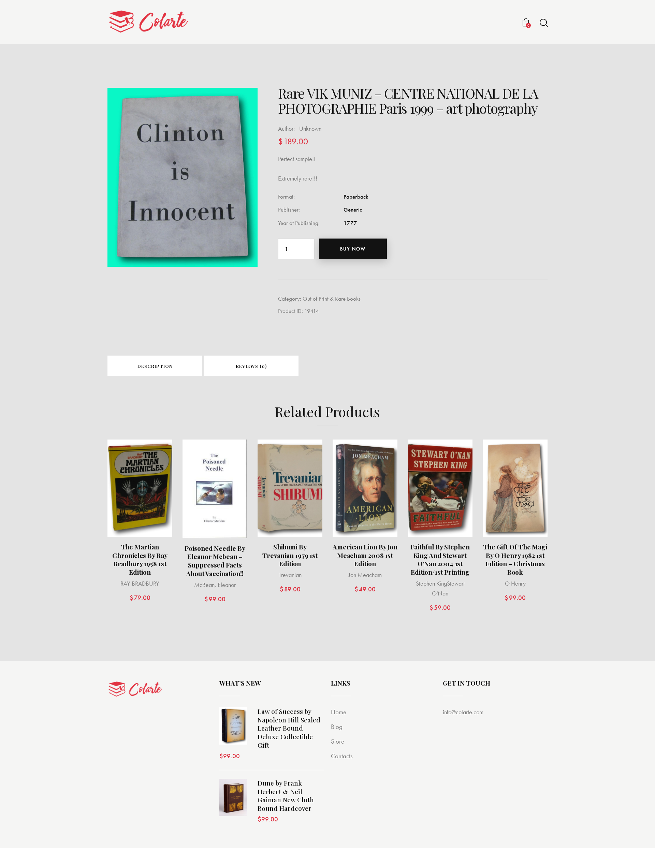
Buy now (353, 249)
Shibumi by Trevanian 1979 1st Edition (290, 555)
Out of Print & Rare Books (332, 298)
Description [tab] (155, 366)
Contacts (342, 756)
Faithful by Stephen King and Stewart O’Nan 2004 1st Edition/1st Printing (440, 559)
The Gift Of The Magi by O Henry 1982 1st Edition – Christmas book (515, 559)
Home (338, 712)
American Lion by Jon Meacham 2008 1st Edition (365, 555)
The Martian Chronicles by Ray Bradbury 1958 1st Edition (139, 559)
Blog (337, 726)
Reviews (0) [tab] (251, 366)
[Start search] (543, 23)
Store (337, 741)
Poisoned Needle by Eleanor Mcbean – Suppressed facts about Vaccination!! (215, 561)
